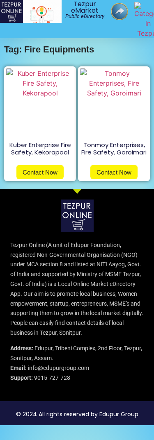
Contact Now (40, 172)
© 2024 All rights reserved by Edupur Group (77, 414)
